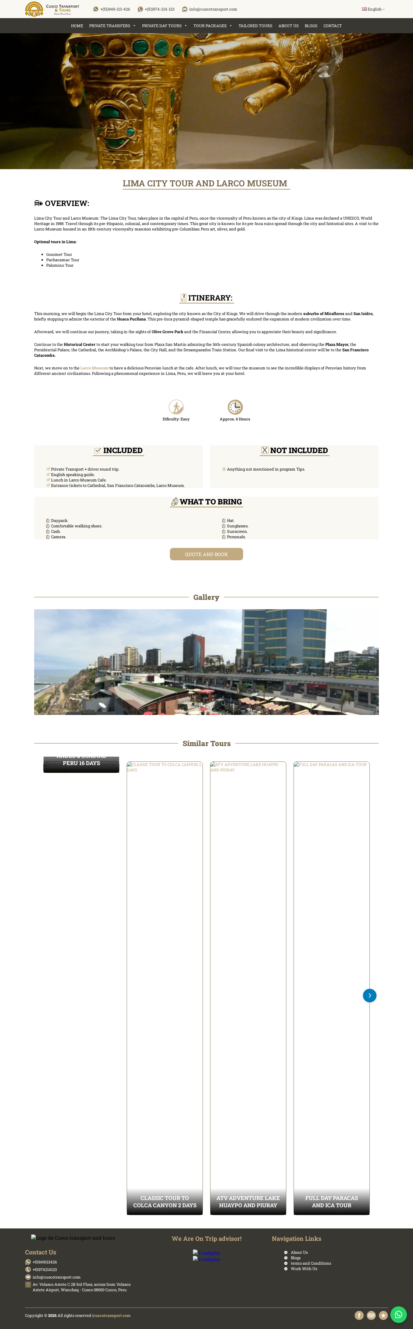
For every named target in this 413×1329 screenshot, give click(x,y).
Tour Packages (210, 25)
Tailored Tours (255, 25)
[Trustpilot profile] (383, 1315)
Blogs (311, 25)
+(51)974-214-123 (159, 9)
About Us (288, 25)
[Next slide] (370, 995)
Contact (333, 25)
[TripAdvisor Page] (371, 1315)
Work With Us (304, 1268)
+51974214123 (45, 1269)
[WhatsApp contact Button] (398, 1314)
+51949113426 (45, 1262)
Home (77, 25)
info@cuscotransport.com (213, 9)
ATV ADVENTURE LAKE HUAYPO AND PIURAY (248, 1201)
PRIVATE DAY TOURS (162, 25)
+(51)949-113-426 (115, 9)
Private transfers (109, 25)
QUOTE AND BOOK (206, 554)
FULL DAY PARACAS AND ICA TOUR (331, 1201)
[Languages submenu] (383, 9)
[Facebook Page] (359, 1315)
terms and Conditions (311, 1263)
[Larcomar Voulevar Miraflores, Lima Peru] (206, 662)
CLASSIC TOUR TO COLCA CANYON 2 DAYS (165, 1201)
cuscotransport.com (112, 1315)
